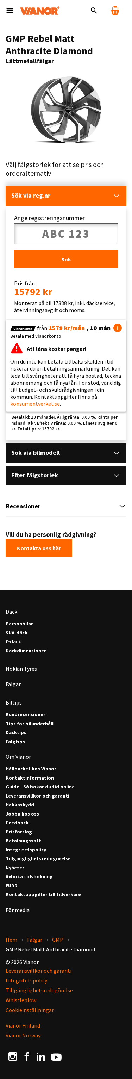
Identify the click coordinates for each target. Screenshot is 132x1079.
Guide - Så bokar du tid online (40, 787)
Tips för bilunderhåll (30, 724)
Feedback (17, 823)
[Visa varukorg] (115, 10)
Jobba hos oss (22, 814)
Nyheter (15, 868)
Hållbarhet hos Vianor (31, 769)
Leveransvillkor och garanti (37, 796)
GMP (57, 939)
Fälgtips (15, 742)
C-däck (13, 642)
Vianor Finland (23, 1025)
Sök (66, 259)
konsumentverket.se (35, 403)
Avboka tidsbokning (29, 877)
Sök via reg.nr (30, 195)
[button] (117, 328)
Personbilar (19, 624)
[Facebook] (27, 1056)
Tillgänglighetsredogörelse (38, 859)
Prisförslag (19, 832)
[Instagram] (12, 1056)
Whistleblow (21, 1000)
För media (18, 909)
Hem (11, 939)
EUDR (12, 886)
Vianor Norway (23, 1035)
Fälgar (13, 684)
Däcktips (16, 733)
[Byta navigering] (10, 10)
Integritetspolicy (26, 850)
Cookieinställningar (30, 1009)
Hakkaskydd (20, 805)
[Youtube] (56, 1056)
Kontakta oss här (39, 548)
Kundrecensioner (25, 715)
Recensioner (23, 506)
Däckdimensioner (26, 651)
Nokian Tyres (21, 668)
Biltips (14, 702)
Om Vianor (18, 756)
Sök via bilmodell (35, 452)
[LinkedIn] (41, 1056)
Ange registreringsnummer (49, 218)
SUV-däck (16, 633)
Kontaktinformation (30, 778)
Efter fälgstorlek (34, 475)
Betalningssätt (23, 841)
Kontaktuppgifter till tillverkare (43, 895)
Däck (11, 611)
